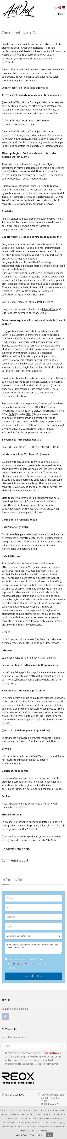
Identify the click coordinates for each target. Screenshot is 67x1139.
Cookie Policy (22, 1135)
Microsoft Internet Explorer (26, 370)
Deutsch (63, 7)
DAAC (11, 414)
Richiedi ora (33, 976)
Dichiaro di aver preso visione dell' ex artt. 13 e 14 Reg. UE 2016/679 (29, 963)
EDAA (37, 407)
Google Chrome (29, 367)
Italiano (56, 7)
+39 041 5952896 (14, 1094)
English (60, 7)
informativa (20, 963)
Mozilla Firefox (47, 367)
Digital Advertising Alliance (49, 410)
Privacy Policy (49, 309)
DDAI (28, 414)
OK (49, 1135)
